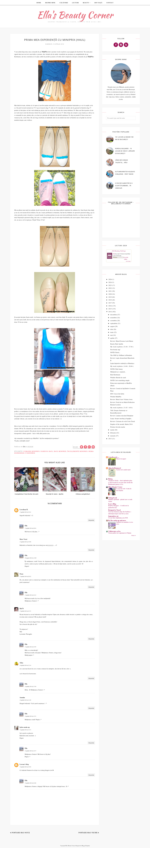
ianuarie (112, 436)
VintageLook (112, 498)
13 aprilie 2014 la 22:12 (30, 595)
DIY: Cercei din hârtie (117, 394)
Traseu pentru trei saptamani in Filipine (119, 533)
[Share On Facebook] (85, 447)
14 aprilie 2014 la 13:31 (30, 716)
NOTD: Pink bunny (116, 369)
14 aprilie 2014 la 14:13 (25, 730)
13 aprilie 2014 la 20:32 (25, 576)
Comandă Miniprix (31, 451)
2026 (110, 279)
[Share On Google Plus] (89, 447)
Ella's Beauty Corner (75, 15)
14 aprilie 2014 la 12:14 (25, 665)
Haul (51, 451)
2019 (110, 297)
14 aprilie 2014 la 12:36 (25, 700)
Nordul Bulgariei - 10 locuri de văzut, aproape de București (125, 151)
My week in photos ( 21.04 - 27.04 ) (121, 347)
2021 (110, 291)
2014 (110, 312)
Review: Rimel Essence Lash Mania (121, 341)
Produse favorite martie (117, 427)
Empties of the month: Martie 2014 (121, 424)
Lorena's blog (24, 764)
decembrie (113, 315)
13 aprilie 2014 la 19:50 (25, 542)
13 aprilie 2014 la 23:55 (30, 647)
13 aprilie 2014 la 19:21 (25, 512)
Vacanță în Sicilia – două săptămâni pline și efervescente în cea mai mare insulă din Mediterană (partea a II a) (120, 482)
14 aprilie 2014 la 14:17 (30, 751)
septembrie (113, 323)
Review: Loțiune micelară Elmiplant (121, 416)
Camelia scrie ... (113, 457)
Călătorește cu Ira (114, 531)
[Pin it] (93, 447)
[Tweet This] (81, 447)
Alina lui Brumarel (114, 468)
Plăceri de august (121, 459)
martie (112, 430)
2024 (110, 282)
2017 (110, 303)
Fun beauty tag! (115, 349)
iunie (111, 332)
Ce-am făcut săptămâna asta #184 (118, 518)
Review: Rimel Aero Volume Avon (121, 399)
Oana (21, 574)
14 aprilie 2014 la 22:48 (30, 783)
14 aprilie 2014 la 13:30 (30, 686)
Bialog (110, 479)
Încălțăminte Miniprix (77, 451)
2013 (110, 439)
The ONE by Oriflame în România (121, 355)
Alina (21, 663)
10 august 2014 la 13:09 (30, 558)
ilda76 (22, 608)
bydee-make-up (25, 727)
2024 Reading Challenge (119, 251)
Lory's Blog (112, 504)
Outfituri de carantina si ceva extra (124, 523)
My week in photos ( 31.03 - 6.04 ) (121, 407)
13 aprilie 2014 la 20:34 (30, 528)
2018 (110, 300)
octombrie (113, 320)
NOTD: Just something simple (119, 380)
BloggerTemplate (86, 845)
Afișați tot (133, 535)
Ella (26, 525)
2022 (110, 288)
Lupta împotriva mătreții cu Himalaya (122, 363)
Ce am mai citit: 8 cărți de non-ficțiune (123, 489)
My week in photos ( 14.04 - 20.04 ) (121, 366)
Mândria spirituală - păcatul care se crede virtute (120, 500)
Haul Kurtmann (115, 375)
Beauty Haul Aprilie (116, 344)
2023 (110, 285)
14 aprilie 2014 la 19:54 (25, 767)
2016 (110, 306)
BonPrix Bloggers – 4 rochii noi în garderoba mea (118, 506)
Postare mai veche (87, 833)
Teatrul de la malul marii (123, 470)
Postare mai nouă (21, 833)
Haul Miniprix (60, 451)
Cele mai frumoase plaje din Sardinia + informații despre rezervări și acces (119, 513)
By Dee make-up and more (117, 520)
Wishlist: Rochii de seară (118, 377)
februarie (113, 433)
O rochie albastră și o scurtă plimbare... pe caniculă (124, 185)
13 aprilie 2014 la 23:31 (25, 611)
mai (111, 335)
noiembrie (113, 317)
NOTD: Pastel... (115, 352)
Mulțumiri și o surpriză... (118, 372)
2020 (110, 294)
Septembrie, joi (113, 516)
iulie (111, 329)
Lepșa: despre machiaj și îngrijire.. (121, 418)
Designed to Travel (114, 510)
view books (128, 261)
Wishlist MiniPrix (115, 397)
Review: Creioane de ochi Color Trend (122, 421)
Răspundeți (91, 520)
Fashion (44, 451)
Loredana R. (24, 509)
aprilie (112, 338)
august (112, 326)
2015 (110, 309)
